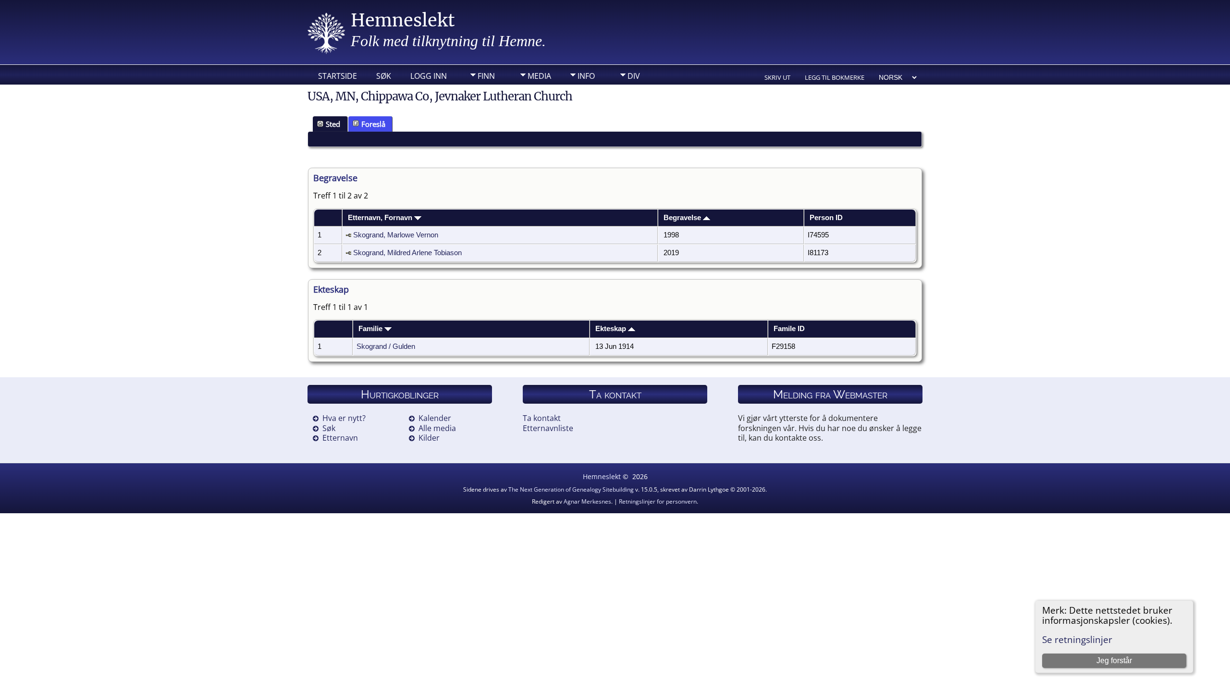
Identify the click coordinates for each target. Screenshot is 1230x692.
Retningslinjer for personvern (658, 501)
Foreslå (373, 124)
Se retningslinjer (1077, 639)
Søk (383, 76)
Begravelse (683, 218)
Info (586, 76)
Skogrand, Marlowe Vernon (395, 235)
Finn (486, 76)
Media (539, 76)
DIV (633, 76)
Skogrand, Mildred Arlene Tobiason (407, 253)
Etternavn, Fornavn (381, 218)
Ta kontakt (542, 418)
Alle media (437, 428)
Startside (337, 76)
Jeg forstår (1114, 660)
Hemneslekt (403, 20)
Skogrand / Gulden (386, 346)
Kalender (434, 418)
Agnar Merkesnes (587, 501)
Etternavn (340, 437)
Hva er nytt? (344, 418)
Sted (333, 124)
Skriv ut (777, 77)
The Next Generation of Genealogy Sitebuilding (571, 489)
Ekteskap (611, 329)
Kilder (429, 437)
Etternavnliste (548, 428)
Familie (371, 329)
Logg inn (428, 76)
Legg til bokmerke (834, 77)
